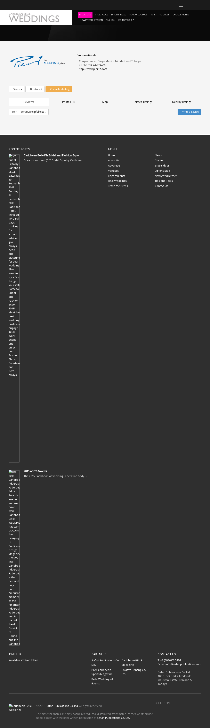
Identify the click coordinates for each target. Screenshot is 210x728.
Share (17, 89)
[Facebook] (12, 5)
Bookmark (36, 89)
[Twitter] (18, 5)
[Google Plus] (192, 703)
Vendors (113, 170)
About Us (113, 160)
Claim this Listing (60, 89)
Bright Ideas (162, 165)
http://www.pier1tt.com (93, 69)
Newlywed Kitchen (166, 176)
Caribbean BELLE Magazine (132, 663)
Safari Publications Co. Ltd (62, 706)
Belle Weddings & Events (102, 681)
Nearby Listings (181, 102)
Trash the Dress (118, 186)
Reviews (29, 102)
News (158, 155)
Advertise (114, 165)
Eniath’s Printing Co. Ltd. (134, 672)
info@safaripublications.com (183, 664)
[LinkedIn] (36, 5)
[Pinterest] (24, 5)
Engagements (116, 176)
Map (105, 102)
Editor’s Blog (162, 170)
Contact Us (161, 186)
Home (111, 155)
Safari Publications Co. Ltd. (105, 663)
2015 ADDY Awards (35, 471)
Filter (14, 111)
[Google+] (30, 5)
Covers (159, 160)
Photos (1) (68, 102)
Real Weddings (117, 181)
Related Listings (142, 102)
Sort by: (32, 111)
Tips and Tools (164, 181)
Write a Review (190, 111)
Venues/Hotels (86, 55)
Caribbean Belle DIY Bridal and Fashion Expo (51, 155)
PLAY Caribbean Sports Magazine (102, 672)
